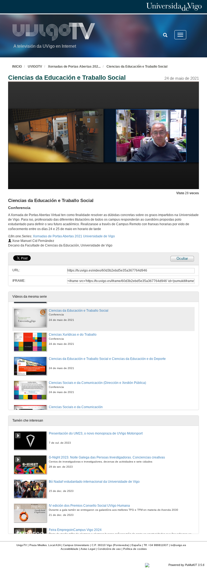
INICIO (17, 66)
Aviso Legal (88, 548)
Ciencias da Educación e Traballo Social (136, 66)
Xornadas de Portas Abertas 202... (74, 66)
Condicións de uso (109, 548)
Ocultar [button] (182, 258)
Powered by (186, 564)
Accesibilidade (69, 548)
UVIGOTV (35, 66)
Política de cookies (135, 548)
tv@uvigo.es (178, 545)
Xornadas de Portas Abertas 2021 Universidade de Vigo (74, 236)
